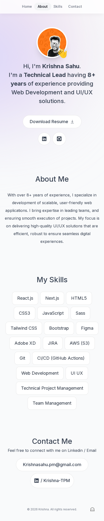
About (43, 6)
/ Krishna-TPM (55, 480)
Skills (57, 6)
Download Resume (49, 121)
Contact (75, 6)
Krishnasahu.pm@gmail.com (52, 464)
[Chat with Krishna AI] (92, 509)
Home (27, 6)
